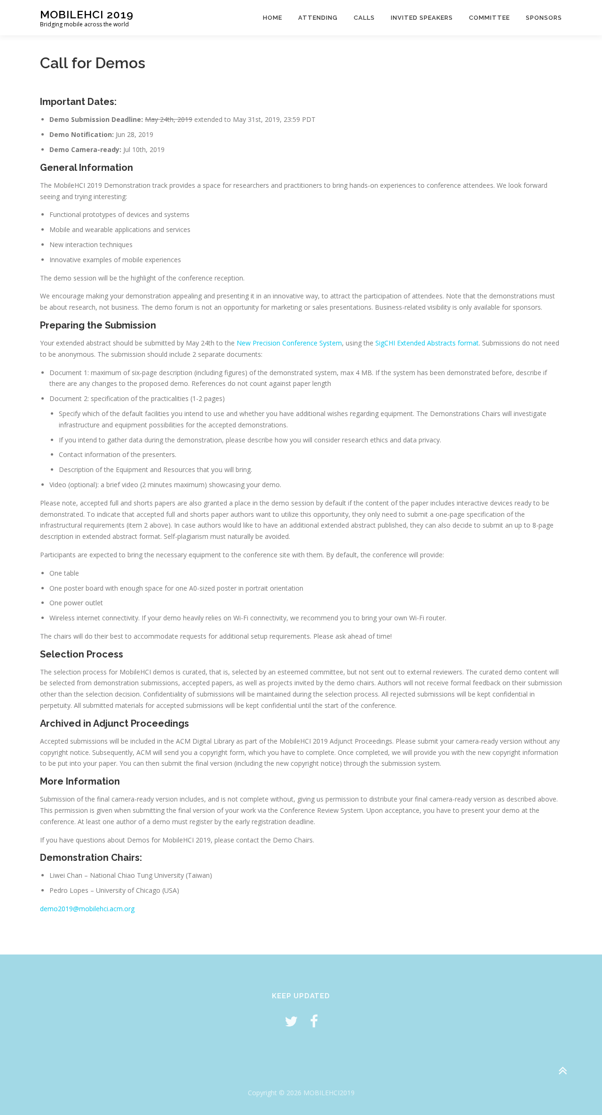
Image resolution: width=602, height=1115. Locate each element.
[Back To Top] (562, 1071)
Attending (318, 17)
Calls (364, 17)
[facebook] (314, 1021)
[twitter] (291, 1021)
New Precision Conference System (289, 342)
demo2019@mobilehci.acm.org (87, 908)
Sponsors (544, 17)
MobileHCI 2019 (87, 14)
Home (272, 17)
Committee (489, 17)
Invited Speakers (422, 17)
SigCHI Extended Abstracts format (427, 342)
